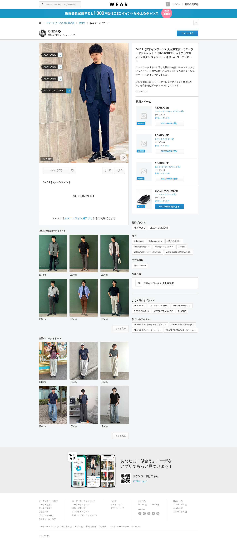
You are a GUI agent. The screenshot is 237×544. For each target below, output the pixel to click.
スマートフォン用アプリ (78, 218)
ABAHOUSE (162, 107)
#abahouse (139, 241)
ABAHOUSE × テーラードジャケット (150, 325)
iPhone (141, 504)
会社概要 (65, 526)
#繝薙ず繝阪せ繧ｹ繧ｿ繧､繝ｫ (178, 252)
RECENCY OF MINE (159, 306)
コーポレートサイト (47, 526)
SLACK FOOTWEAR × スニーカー (181, 330)
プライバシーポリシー (119, 527)
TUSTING (182, 311)
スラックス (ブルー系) (164, 139)
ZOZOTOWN (178, 504)
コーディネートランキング (83, 501)
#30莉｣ (181, 247)
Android (153, 504)
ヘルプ (114, 501)
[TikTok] (153, 513)
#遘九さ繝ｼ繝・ (174, 241)
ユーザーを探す (45, 504)
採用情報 (90, 526)
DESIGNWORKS (141, 311)
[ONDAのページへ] (42, 33)
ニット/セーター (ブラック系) (167, 167)
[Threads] (149, 513)
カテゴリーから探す (47, 519)
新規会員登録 (191, 4)
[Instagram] (144, 513)
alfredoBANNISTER (181, 306)
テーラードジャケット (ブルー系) (169, 111)
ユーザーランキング (80, 504)
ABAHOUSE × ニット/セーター (147, 330)
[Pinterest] (158, 513)
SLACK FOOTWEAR (166, 190)
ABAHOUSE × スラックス (182, 325)
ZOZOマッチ (178, 512)
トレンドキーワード (80, 512)
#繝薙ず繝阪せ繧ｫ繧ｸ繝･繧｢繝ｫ (147, 252)
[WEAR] (118, 4)
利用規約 (103, 527)
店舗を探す (43, 512)
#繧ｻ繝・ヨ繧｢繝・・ (164, 247)
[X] (140, 513)
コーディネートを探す (48, 501)
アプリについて (140, 481)
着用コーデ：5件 (162, 118)
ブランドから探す (46, 515)
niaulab (176, 508)
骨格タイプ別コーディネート (84, 515)
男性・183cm (140, 265)
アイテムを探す (45, 508)
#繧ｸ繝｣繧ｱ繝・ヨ (142, 247)
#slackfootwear (155, 241)
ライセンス (136, 527)
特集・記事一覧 (78, 508)
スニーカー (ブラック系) (165, 194)
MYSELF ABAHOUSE (163, 311)
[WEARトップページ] (40, 22)
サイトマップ (116, 504)
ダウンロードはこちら (145, 476)
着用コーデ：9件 (162, 146)
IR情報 (78, 526)
